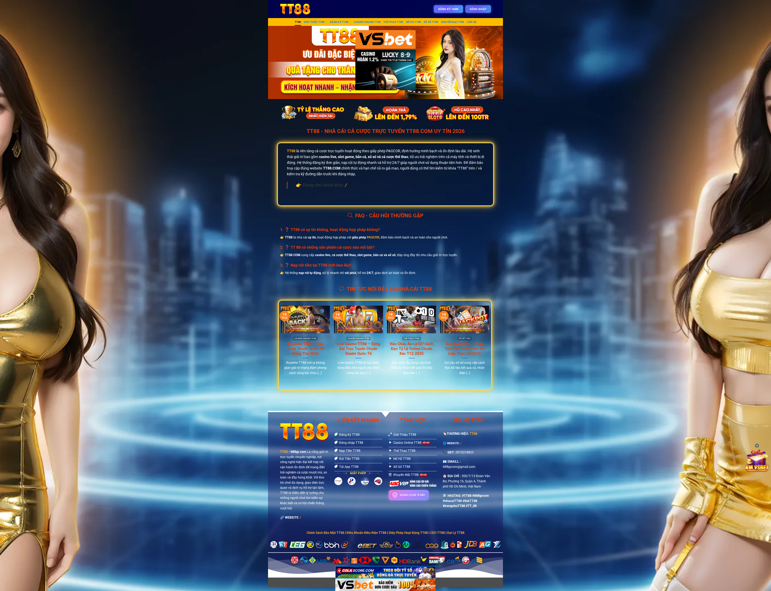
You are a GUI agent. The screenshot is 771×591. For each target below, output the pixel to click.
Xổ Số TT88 (431, 21)
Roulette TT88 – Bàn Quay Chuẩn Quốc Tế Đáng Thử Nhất (305, 349)
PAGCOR (373, 237)
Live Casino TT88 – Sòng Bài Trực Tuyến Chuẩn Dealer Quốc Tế (358, 349)
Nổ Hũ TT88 (413, 21)
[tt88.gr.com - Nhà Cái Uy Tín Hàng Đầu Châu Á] (297, 9)
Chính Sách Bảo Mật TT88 (325, 533)
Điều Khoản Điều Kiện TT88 (366, 533)
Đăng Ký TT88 (339, 21)
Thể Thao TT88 (393, 21)
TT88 (298, 21)
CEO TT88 (437, 533)
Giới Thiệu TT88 (314, 21)
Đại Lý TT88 (455, 533)
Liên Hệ (471, 21)
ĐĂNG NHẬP (478, 9)
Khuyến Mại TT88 (452, 21)
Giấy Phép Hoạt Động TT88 (408, 533)
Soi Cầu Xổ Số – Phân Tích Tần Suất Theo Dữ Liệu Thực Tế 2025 (464, 349)
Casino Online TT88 (367, 21)
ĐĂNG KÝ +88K (448, 9)
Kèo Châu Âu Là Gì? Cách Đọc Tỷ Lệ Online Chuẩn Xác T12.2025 (411, 349)
